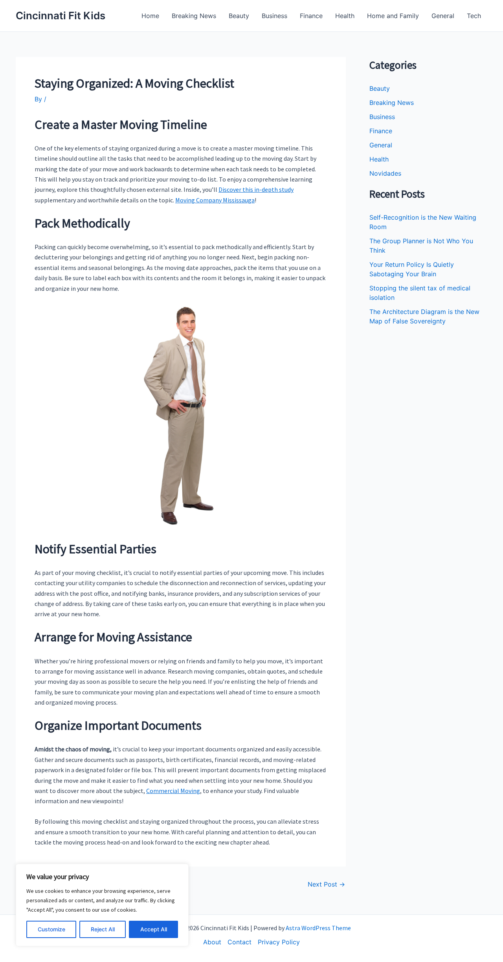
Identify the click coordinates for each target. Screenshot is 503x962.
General (442, 16)
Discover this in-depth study (256, 189)
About (212, 942)
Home (150, 16)
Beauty (239, 16)
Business (274, 16)
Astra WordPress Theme (318, 928)
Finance (311, 16)
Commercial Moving (173, 791)
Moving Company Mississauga (215, 200)
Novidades (385, 173)
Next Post (326, 884)
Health (344, 16)
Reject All (103, 929)
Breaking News (194, 16)
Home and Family (393, 16)
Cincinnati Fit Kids (60, 15)
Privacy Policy (279, 942)
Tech (474, 16)
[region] (102, 905)
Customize (51, 929)
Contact (240, 942)
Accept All (153, 929)
